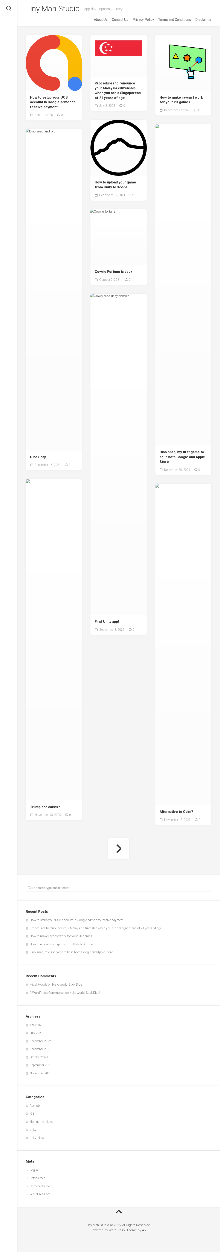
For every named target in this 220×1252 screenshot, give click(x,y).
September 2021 (41, 1065)
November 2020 (40, 1073)
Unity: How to (38, 1137)
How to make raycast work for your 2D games (181, 99)
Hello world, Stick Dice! (67, 984)
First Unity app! (107, 622)
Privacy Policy (143, 20)
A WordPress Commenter (47, 992)
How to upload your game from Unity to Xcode (115, 184)
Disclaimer (203, 20)
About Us (101, 20)
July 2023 (36, 1033)
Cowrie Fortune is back (113, 272)
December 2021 (40, 1049)
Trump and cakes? (45, 807)
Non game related (41, 1121)
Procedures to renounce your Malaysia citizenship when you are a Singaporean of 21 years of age (118, 90)
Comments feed (40, 1186)
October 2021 (39, 1057)
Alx (144, 1230)
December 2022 (40, 1041)
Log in (34, 1170)
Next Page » (118, 848)
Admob (35, 1105)
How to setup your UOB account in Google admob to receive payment (53, 102)
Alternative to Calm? (176, 812)
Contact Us (120, 20)
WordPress (117, 1230)
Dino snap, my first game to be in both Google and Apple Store (182, 457)
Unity (33, 1129)
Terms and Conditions (174, 20)
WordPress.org (40, 1194)
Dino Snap (38, 457)
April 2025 (36, 1025)
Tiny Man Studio (53, 8)
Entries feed (37, 1178)
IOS (32, 1113)
